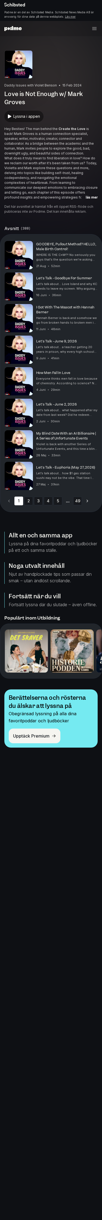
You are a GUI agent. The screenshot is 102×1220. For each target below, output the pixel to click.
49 (77, 500)
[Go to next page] (87, 501)
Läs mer (70, 16)
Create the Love (71, 129)
